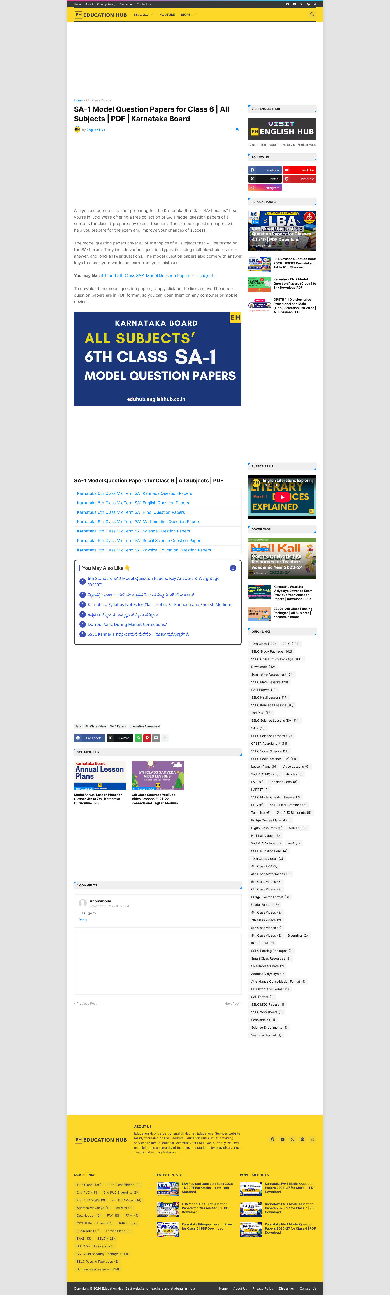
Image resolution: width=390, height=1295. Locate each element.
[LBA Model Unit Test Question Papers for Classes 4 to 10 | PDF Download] (168, 1209)
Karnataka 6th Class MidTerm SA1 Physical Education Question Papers (144, 550)
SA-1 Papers (118, 726)
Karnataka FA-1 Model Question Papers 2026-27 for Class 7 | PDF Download (290, 1208)
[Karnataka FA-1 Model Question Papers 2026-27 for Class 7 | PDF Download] (251, 1209)
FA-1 (257, 782)
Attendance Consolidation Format (278, 981)
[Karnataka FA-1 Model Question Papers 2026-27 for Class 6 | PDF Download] (251, 1229)
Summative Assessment (145, 726)
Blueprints (298, 935)
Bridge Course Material (270, 820)
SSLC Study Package (271, 651)
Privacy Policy (106, 4)
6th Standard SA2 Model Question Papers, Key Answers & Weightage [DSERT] (153, 582)
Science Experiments (269, 1027)
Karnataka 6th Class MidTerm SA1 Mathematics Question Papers (138, 521)
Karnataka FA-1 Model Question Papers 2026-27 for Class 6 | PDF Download (290, 1228)
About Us (240, 1288)
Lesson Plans (263, 766)
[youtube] (294, 4)
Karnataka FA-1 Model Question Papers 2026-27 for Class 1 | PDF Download (290, 1188)
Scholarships (263, 1020)
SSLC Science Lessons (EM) (275, 720)
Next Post (232, 1003)
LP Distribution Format (270, 989)
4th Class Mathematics (270, 874)
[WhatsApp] (138, 738)
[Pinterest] (147, 738)
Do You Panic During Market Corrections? (127, 624)
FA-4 (293, 843)
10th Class (263, 644)
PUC (257, 805)
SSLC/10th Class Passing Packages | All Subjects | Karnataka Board (293, 613)
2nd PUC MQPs (265, 774)
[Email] (156, 738)
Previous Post (87, 1003)
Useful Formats (265, 905)
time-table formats (267, 966)
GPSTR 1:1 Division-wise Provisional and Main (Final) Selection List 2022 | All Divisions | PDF (295, 306)
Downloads (263, 667)
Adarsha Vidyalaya (267, 974)
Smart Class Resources (270, 958)
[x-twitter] (301, 4)
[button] (312, 15)
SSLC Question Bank (269, 851)
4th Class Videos (266, 912)
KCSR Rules (262, 943)
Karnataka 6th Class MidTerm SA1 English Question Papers (133, 502)
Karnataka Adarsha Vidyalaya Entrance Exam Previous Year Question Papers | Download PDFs (293, 593)
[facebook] (287, 4)
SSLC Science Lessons (271, 736)
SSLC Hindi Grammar (288, 805)
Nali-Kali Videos (265, 835)
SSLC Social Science (269, 751)
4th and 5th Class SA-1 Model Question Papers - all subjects (158, 275)
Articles (294, 774)
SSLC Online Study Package (276, 659)
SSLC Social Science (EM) (273, 759)
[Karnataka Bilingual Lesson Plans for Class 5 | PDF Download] (168, 1229)
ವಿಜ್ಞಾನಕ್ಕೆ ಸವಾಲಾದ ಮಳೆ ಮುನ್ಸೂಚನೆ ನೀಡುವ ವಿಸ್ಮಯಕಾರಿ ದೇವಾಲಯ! (141, 594)
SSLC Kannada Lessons (272, 705)
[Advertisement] (195, 60)
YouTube (167, 14)
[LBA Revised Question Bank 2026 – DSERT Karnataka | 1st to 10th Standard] (259, 264)
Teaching (260, 812)
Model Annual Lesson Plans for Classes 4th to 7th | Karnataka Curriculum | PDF (98, 799)
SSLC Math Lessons (269, 682)
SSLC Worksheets (267, 1012)
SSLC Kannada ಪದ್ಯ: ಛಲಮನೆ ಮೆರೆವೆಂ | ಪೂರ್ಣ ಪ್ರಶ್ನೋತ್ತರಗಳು (138, 634)
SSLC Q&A (141, 14)
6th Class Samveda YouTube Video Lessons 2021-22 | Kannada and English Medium (155, 799)
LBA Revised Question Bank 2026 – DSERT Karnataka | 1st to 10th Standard (295, 263)
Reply (83, 920)
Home (77, 4)
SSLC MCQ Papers (267, 1004)
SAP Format (262, 997)
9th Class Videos (266, 935)
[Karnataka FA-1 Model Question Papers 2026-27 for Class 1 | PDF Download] (251, 1189)
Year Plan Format (266, 1035)
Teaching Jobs (283, 782)
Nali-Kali (298, 828)
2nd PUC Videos (266, 843)
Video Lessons (296, 766)
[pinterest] (308, 4)
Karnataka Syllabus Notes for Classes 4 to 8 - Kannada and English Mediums (160, 604)
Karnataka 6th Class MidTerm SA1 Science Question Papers (133, 531)
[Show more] (165, 738)
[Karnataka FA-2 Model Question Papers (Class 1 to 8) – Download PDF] (259, 284)
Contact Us (144, 4)
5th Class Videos (266, 881)
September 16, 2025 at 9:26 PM (109, 906)
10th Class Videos (267, 858)
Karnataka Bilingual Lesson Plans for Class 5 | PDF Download (207, 1226)
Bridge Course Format (270, 897)
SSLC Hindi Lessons (269, 697)
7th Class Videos (266, 920)
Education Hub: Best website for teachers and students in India (148, 1288)
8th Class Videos (266, 928)
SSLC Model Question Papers (275, 797)
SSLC (290, 644)
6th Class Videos (98, 100)
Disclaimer (126, 4)
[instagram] (315, 4)
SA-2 (258, 728)
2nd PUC (261, 713)
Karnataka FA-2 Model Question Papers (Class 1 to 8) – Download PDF (295, 283)
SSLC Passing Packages (272, 951)
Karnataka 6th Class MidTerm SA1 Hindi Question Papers (131, 512)
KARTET (260, 789)
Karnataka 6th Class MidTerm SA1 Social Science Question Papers (139, 540)
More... (187, 14)
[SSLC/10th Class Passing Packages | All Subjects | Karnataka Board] (259, 614)
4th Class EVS (264, 866)
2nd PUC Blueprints (294, 812)
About (89, 4)
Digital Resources (266, 828)
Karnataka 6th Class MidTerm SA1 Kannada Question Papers (134, 493)
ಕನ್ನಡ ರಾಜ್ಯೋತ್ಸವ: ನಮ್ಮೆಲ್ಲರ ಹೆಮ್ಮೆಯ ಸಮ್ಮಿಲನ (123, 614)
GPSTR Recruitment (269, 743)
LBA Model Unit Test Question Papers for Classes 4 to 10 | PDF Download (206, 1208)
